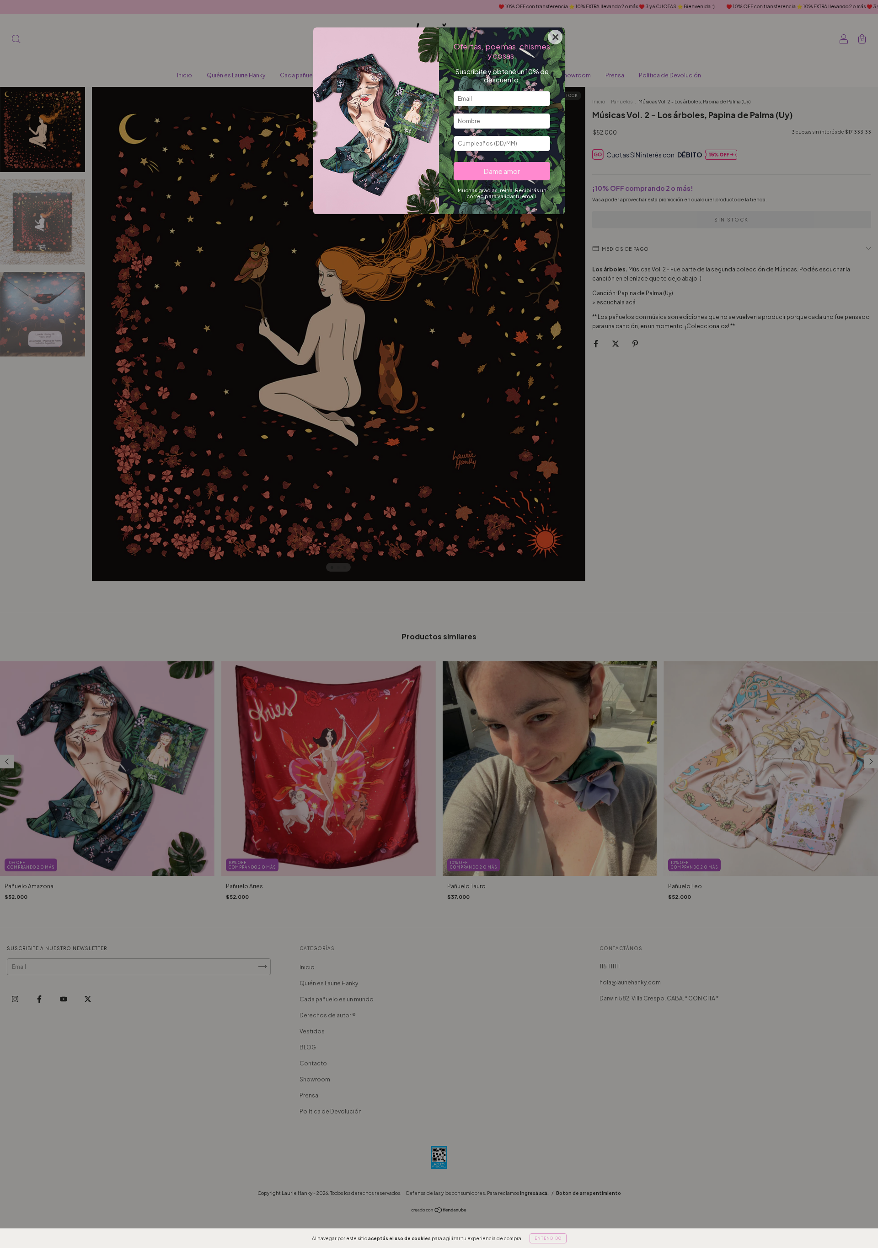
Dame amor (502, 171)
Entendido (548, 1238)
